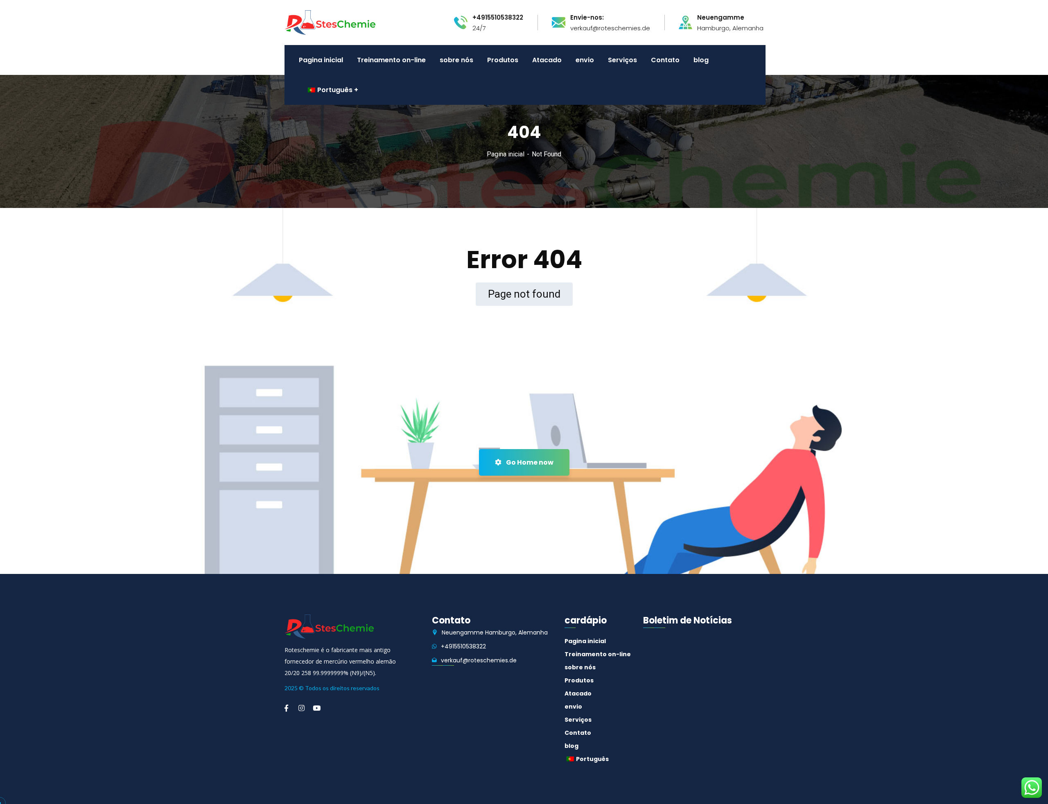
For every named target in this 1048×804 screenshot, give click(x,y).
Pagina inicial (505, 154)
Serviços (578, 720)
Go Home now (529, 462)
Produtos (579, 680)
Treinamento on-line (598, 654)
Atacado (578, 693)
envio (573, 706)
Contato (578, 733)
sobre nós (580, 667)
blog (571, 746)
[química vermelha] (330, 22)
